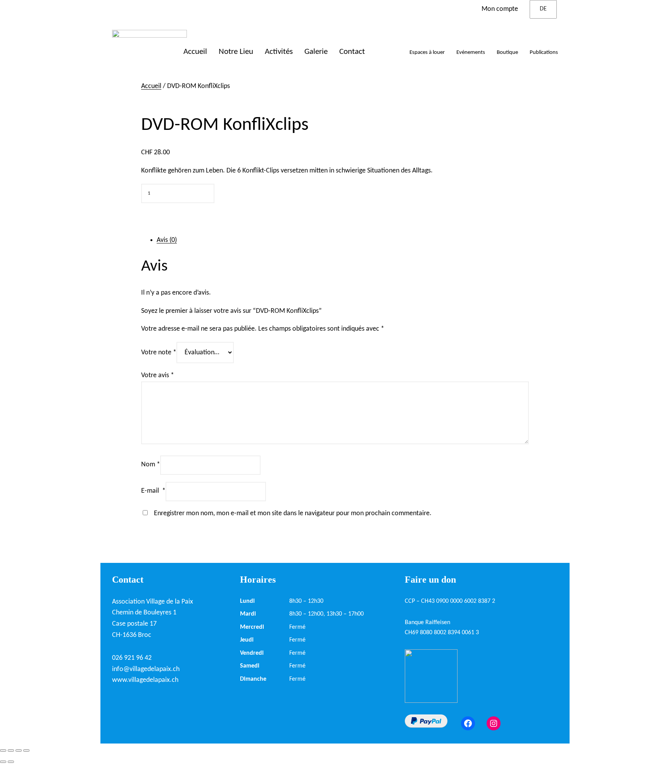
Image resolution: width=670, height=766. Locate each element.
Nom (150, 464)
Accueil (151, 86)
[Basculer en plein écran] (11, 750)
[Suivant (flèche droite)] (11, 762)
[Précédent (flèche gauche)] (3, 762)
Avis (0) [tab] (167, 240)
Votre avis (157, 375)
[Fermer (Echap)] (26, 750)
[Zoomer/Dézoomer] (3, 750)
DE (543, 9)
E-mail (153, 491)
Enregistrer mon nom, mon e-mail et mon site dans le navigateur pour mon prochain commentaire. (293, 513)
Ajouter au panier (175, 215)
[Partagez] (19, 750)
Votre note (158, 352)
